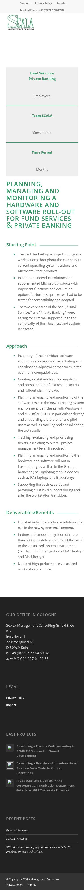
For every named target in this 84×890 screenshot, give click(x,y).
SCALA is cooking (16, 838)
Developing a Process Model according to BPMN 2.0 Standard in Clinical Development (45, 751)
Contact (25, 3)
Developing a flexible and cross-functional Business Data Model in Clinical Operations (47, 768)
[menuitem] (24, 3)
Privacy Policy (43, 3)
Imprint (62, 3)
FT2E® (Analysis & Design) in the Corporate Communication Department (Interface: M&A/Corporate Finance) (45, 785)
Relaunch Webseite (17, 830)
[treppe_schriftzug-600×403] (34, 22)
